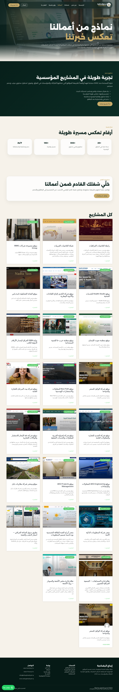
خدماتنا (66, 5)
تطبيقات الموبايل (69, 672)
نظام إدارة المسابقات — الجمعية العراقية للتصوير (97, 582)
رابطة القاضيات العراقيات (99, 246)
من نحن (73, 5)
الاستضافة (72, 674)
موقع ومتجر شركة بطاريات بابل (24, 484)
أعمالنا (60, 5)
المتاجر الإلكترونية (69, 670)
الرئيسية (81, 5)
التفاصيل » (107, 260)
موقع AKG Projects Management (65, 485)
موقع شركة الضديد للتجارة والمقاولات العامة (99, 436)
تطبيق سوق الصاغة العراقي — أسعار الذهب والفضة (25, 533)
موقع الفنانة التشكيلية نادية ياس (24, 294)
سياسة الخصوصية (44, 676)
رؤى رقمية (52, 5)
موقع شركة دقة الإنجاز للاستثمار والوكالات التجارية (24, 436)
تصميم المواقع (70, 667)
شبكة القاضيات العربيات (63, 246)
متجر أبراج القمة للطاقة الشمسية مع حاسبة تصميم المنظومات (60, 533)
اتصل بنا (43, 5)
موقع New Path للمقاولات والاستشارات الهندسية (62, 390)
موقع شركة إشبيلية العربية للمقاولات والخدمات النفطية (62, 436)
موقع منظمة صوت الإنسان (99, 340)
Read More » (106, 644)
